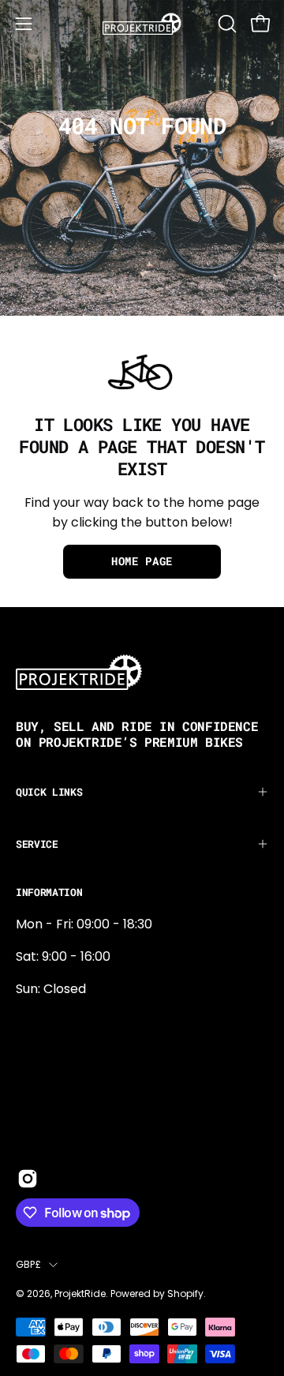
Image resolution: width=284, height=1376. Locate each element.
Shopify (185, 1293)
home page (142, 561)
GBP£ (28, 1264)
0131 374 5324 (57, 1021)
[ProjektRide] (142, 24)
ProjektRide (80, 1293)
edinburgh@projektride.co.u (102, 1125)
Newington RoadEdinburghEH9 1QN (66, 1073)
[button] (226, 24)
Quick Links (49, 791)
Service (37, 844)
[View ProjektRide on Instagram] (27, 1178)
